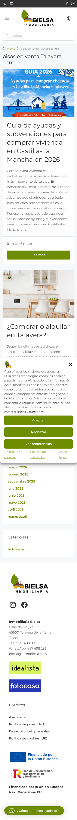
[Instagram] (13, 605)
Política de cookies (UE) (28, 738)
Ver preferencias (38, 444)
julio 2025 (15, 488)
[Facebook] (24, 605)
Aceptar (38, 420)
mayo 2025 (17, 502)
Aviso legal (17, 717)
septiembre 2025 (21, 481)
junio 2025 (16, 495)
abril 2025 (16, 510)
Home (11, 48)
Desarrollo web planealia (29, 731)
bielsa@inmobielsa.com (28, 654)
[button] (70, 364)
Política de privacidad (26, 724)
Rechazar (38, 432)
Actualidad (16, 549)
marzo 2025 (17, 517)
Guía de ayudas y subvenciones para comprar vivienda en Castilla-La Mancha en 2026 (37, 142)
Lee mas (38, 255)
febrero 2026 (18, 474)
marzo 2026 (17, 467)
